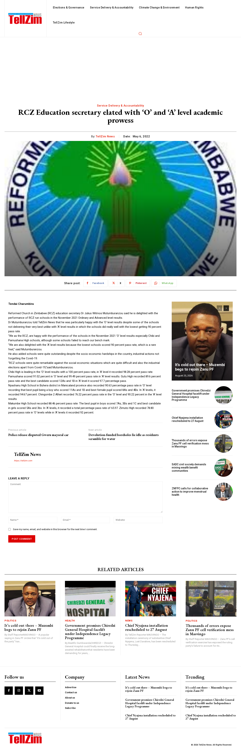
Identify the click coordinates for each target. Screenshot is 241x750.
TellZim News (105, 136)
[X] (29, 690)
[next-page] (226, 308)
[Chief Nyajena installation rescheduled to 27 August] (223, 419)
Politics (10, 620)
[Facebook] (9, 690)
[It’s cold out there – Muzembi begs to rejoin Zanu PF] (202, 341)
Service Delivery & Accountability (120, 105)
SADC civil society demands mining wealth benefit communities (189, 467)
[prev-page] (219, 308)
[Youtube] (39, 690)
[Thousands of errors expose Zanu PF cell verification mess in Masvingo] (223, 443)
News (128, 620)
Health (70, 620)
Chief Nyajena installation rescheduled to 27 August (187, 419)
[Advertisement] (120, 65)
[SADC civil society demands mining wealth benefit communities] (223, 468)
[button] (140, 33)
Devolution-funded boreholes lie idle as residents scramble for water (123, 437)
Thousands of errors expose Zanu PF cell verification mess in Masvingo (190, 443)
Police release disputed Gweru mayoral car (38, 435)
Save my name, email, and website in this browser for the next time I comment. (55, 529)
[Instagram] (19, 690)
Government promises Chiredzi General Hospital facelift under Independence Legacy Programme (191, 395)
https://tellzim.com (23, 460)
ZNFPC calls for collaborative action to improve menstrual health (190, 491)
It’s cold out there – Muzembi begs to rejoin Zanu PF (200, 367)
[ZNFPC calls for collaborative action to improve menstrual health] (223, 492)
